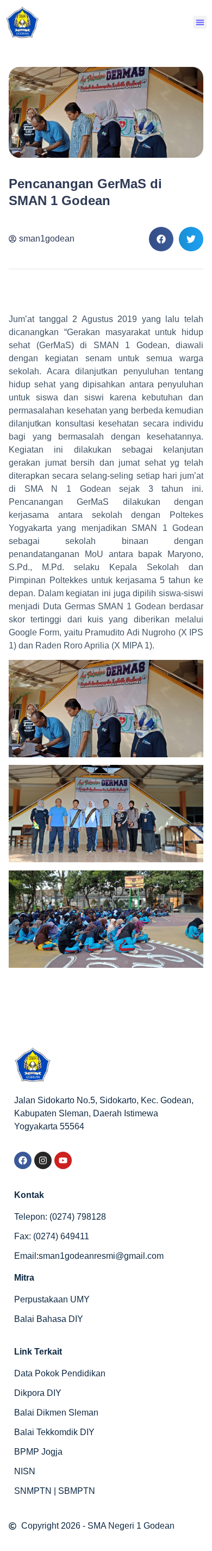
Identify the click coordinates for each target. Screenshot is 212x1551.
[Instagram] (43, 1160)
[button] (200, 22)
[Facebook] (23, 1160)
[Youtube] (63, 1160)
